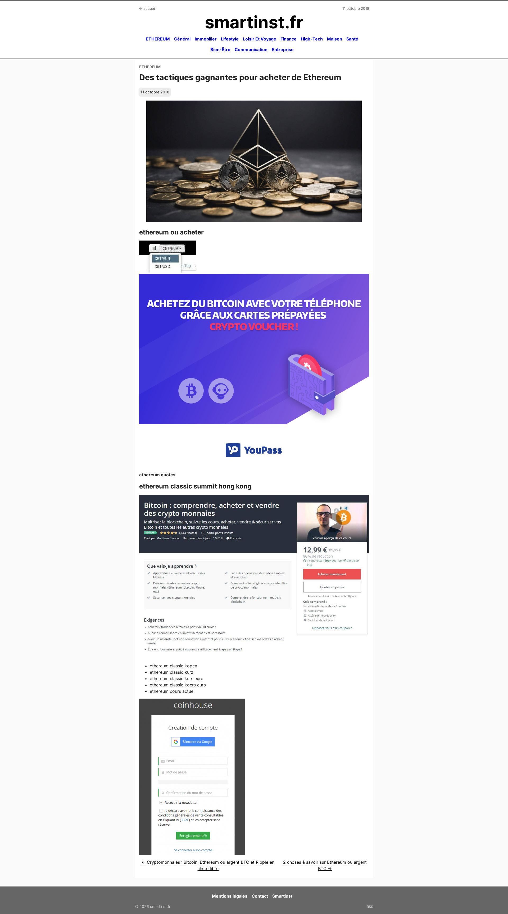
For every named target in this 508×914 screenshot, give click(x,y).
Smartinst (282, 896)
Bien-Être (220, 49)
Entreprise (283, 49)
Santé (352, 39)
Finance (288, 39)
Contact (260, 896)
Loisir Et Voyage (259, 39)
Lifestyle (230, 39)
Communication (251, 49)
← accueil (147, 8)
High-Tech (312, 39)
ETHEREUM (158, 39)
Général (182, 39)
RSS (370, 906)
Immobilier (206, 39)
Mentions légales (229, 896)
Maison (334, 39)
